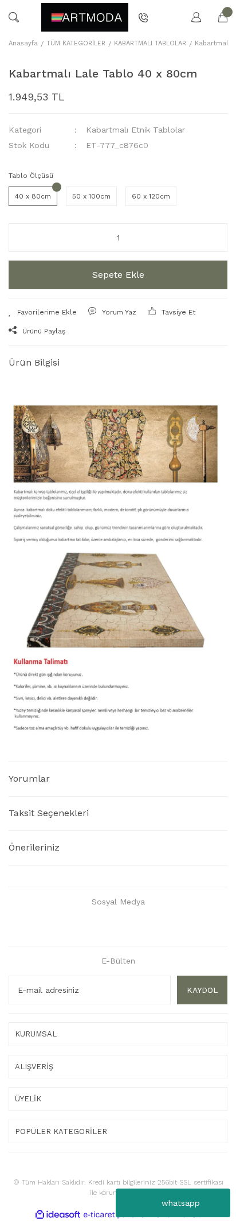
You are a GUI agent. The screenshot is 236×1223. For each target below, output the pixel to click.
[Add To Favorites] (43, 312)
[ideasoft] (58, 1214)
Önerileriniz (34, 847)
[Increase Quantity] (211, 237)
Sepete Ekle (118, 274)
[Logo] (84, 17)
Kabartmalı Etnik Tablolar (135, 129)
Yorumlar (29, 778)
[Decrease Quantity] (25, 237)
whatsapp (181, 1203)
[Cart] (217, 17)
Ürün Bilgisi (34, 362)
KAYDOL (202, 990)
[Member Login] (190, 17)
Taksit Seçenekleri (49, 812)
